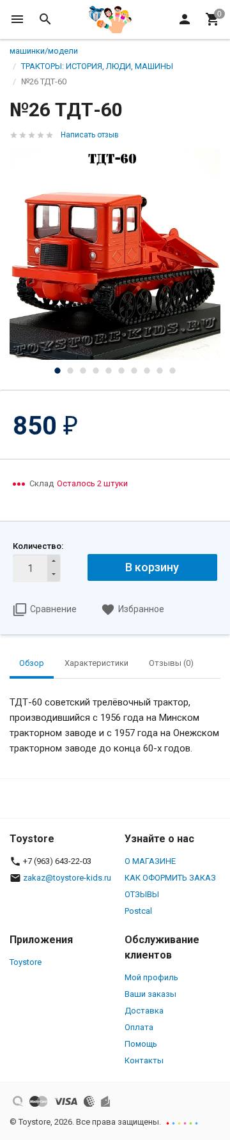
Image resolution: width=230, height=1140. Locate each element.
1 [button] (57, 370)
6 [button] (121, 370)
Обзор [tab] (31, 663)
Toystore (26, 962)
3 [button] (83, 370)
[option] (115, 254)
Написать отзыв (90, 134)
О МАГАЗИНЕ (150, 861)
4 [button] (95, 370)
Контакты (144, 1060)
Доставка (144, 1010)
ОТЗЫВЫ (142, 894)
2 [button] (70, 370)
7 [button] (134, 370)
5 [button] (108, 370)
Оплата (139, 1027)
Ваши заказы (150, 994)
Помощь (141, 1044)
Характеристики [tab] (96, 663)
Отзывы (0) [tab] (171, 663)
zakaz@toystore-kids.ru (67, 877)
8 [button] (147, 370)
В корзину (152, 567)
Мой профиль (151, 977)
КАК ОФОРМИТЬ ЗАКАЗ (170, 877)
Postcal (138, 911)
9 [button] (159, 370)
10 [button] (172, 370)
